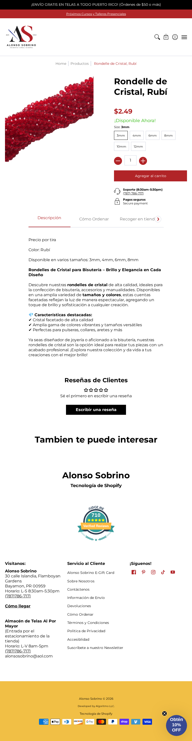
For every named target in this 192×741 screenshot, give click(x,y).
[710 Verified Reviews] (96, 543)
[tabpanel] (96, 294)
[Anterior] (34, 219)
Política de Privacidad (86, 631)
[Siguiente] (158, 219)
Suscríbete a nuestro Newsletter (95, 647)
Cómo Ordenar (80, 614)
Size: (122, 127)
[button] (166, 37)
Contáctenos (78, 589)
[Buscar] (157, 37)
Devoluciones (79, 606)
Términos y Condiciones (88, 622)
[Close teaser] (164, 713)
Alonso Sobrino (90, 698)
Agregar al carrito (150, 176)
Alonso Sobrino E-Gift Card (90, 572)
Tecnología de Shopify (96, 485)
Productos (79, 63)
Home (61, 63)
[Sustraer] (118, 161)
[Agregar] (143, 161)
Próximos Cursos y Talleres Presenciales (96, 14)
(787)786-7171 (18, 596)
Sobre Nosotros (80, 581)
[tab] (49, 219)
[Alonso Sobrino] (21, 37)
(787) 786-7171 (133, 193)
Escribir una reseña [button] (96, 409)
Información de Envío (86, 597)
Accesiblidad (78, 639)
